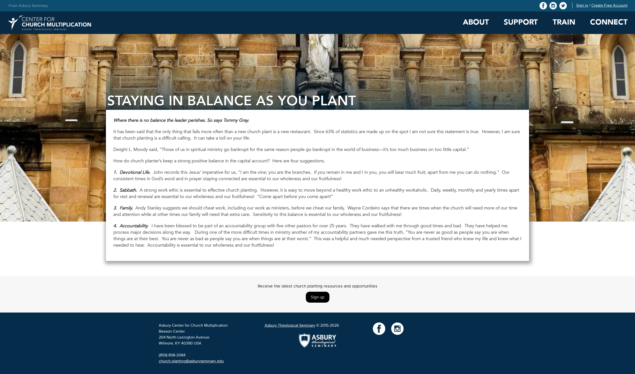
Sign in (582, 5)
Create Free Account (609, 5)
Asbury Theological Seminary (290, 325)
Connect (609, 22)
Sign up (317, 297)
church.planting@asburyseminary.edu (191, 361)
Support (521, 22)
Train (564, 22)
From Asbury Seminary (28, 5)
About (476, 22)
